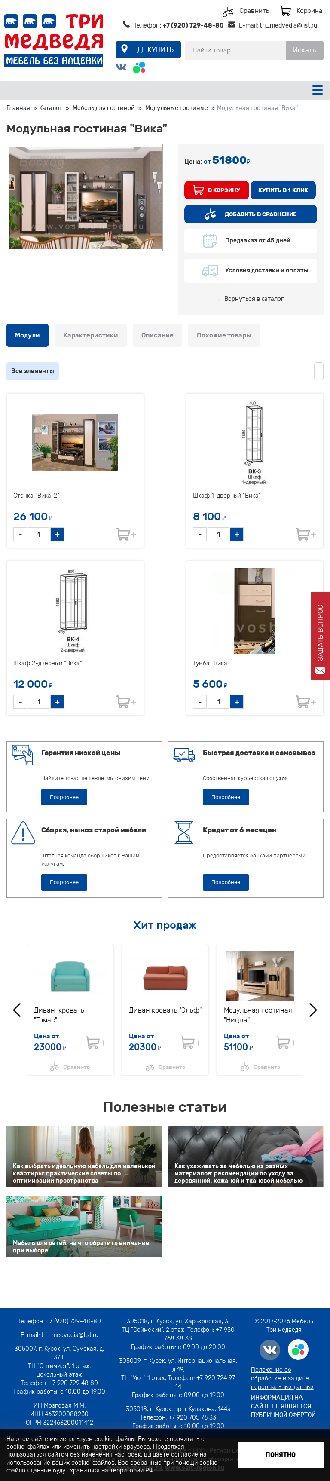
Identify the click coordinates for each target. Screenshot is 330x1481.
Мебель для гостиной (104, 108)
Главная (18, 108)
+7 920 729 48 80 (73, 1383)
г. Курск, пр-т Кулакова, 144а (190, 1409)
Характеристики (90, 335)
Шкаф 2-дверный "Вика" (47, 663)
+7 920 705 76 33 (192, 1417)
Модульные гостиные (176, 108)
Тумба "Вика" (211, 663)
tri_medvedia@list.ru (288, 25)
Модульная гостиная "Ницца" (258, 1015)
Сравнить (254, 11)
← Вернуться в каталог (250, 299)
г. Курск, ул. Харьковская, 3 (188, 1321)
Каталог (50, 108)
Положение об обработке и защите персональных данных (282, 1378)
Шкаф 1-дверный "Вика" (227, 495)
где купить (153, 50)
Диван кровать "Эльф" (165, 1010)
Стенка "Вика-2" (36, 495)
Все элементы (32, 371)
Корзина (309, 11)
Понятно (281, 1455)
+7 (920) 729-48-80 (193, 25)
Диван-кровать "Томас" (59, 1015)
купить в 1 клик (283, 190)
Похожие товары (224, 335)
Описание (157, 335)
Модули (27, 335)
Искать (304, 50)
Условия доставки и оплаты (267, 270)
